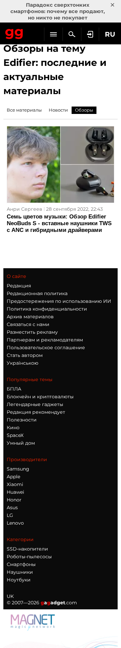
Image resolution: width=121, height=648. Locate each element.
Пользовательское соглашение (46, 348)
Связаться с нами (28, 324)
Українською (22, 363)
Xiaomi (15, 484)
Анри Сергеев (24, 209)
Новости (58, 110)
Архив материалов (30, 317)
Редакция (19, 286)
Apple (13, 477)
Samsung (18, 469)
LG (10, 515)
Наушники (20, 572)
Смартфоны (21, 564)
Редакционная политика (37, 293)
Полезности (22, 420)
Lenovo (15, 523)
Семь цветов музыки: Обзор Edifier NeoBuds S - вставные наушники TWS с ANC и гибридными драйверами (59, 223)
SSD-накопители (27, 549)
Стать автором (25, 355)
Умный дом (21, 443)
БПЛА (14, 389)
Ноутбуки (19, 580)
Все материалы (24, 110)
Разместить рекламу (32, 332)
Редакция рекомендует (36, 412)
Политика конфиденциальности (47, 309)
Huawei (15, 492)
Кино (13, 427)
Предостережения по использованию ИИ (59, 301)
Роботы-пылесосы (29, 557)
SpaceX (15, 435)
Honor (14, 500)
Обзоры (84, 110)
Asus (12, 507)
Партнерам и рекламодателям (45, 340)
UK (10, 596)
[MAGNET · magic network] (33, 629)
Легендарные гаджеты (35, 404)
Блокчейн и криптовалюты (40, 397)
